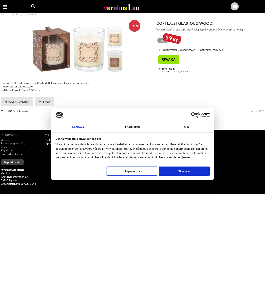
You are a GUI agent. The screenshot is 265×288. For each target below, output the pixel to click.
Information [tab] (132, 126)
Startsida (5, 14)
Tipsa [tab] (45, 101)
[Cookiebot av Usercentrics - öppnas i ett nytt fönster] (194, 115)
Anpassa (129, 171)
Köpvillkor (6, 150)
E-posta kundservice (13, 153)
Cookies (5, 146)
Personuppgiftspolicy (13, 143)
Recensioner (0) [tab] (18, 101)
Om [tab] (186, 126)
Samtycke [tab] (78, 126)
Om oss (5, 139)
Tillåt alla (184, 171)
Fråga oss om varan (16, 111)
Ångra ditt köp (12, 162)
